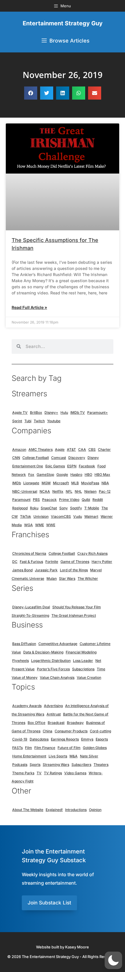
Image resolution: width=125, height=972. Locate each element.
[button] (30, 93)
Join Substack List (49, 903)
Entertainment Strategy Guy (63, 23)
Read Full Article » (29, 307)
